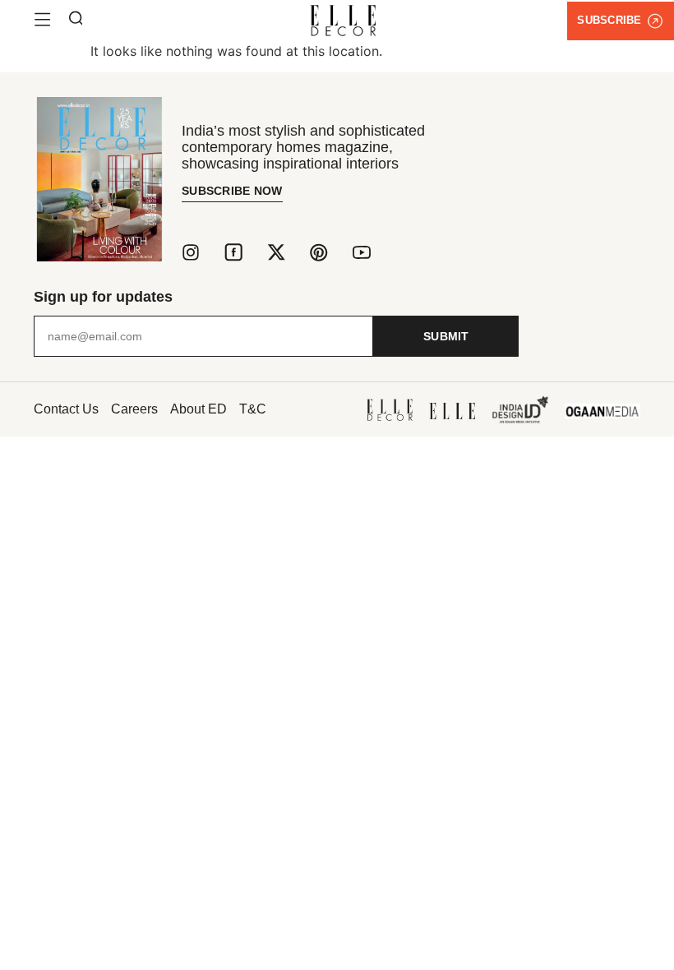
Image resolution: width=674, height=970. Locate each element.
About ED (198, 409)
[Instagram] (191, 252)
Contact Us (66, 409)
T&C (252, 409)
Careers (134, 409)
